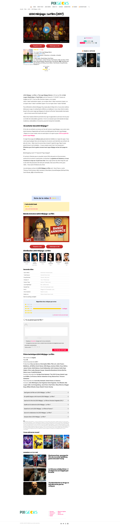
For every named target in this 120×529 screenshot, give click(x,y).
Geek (34, 7)
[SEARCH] (89, 7)
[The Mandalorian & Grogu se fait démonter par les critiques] (34, 488)
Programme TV (89, 38)
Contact (51, 514)
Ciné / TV (54, 7)
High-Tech (40, 7)
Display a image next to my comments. (38, 341)
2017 (40, 53)
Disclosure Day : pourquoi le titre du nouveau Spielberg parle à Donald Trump (58, 457)
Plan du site (60, 514)
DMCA (59, 512)
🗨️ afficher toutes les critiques (60, 315)
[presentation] (68, 257)
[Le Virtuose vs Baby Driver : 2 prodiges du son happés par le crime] (34, 474)
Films (25, 9)
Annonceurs (52, 512)
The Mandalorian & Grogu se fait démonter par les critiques (58, 484)
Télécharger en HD (54, 46)
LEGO (29, 9)
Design (61, 7)
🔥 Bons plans (82, 7)
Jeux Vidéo (48, 7)
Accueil (21, 9)
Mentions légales (62, 511)
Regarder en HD (37, 46)
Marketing (67, 7)
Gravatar (33, 341)
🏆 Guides (74, 7)
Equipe (51, 515)
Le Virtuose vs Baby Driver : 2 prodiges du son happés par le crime (58, 470)
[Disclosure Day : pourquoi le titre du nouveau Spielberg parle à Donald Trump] (34, 461)
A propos (52, 511)
